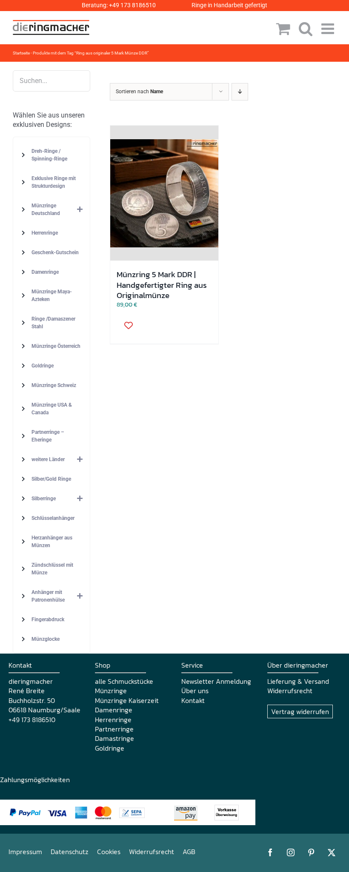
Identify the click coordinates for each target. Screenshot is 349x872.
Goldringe (109, 748)
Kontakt (193, 700)
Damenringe (113, 710)
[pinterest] (311, 852)
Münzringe (111, 691)
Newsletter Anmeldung (216, 681)
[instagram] (291, 852)
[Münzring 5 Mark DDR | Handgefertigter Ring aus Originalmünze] (164, 193)
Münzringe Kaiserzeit (127, 700)
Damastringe (114, 738)
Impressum (25, 851)
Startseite (21, 53)
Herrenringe (113, 719)
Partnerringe (114, 729)
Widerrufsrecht (289, 691)
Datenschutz (70, 851)
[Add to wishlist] (125, 325)
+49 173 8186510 (132, 5)
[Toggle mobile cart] (283, 28)
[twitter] (331, 852)
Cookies (108, 851)
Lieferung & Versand (298, 681)
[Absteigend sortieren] (240, 91)
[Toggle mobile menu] (328, 28)
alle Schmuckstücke (124, 681)
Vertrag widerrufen (300, 711)
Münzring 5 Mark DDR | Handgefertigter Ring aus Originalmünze (162, 284)
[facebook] (270, 852)
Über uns (195, 691)
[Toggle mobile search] (306, 28)
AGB (189, 851)
